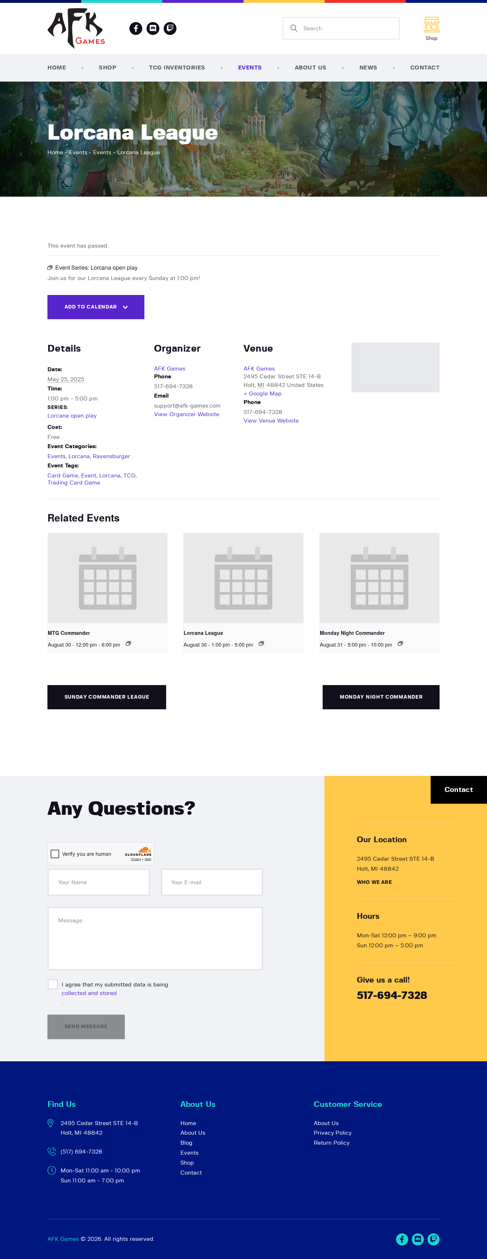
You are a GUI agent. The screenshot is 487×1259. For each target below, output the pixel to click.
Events (78, 152)
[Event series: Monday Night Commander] (400, 643)
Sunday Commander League (107, 697)
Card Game (62, 475)
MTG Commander (69, 632)
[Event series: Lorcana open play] (261, 643)
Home (55, 152)
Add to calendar (91, 307)
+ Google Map (263, 394)
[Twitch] (433, 1239)
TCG (129, 475)
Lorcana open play (72, 416)
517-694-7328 (392, 996)
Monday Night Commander (352, 632)
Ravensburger (111, 456)
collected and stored (89, 993)
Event (88, 475)
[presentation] (107, 578)
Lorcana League (203, 632)
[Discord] (153, 28)
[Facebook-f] (135, 28)
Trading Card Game (73, 483)
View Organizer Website (186, 414)
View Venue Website (271, 421)
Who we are (374, 882)
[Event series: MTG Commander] (128, 643)
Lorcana (79, 456)
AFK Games (169, 369)
